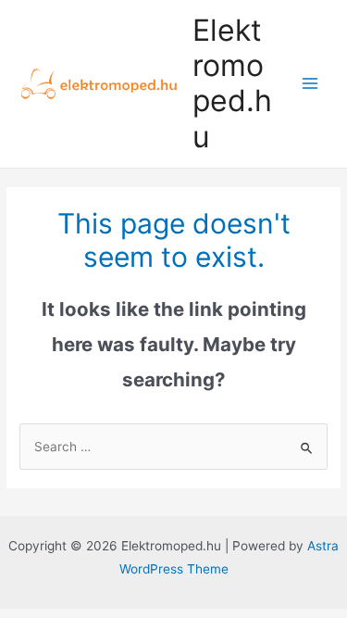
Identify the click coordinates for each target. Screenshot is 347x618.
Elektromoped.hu (232, 83)
